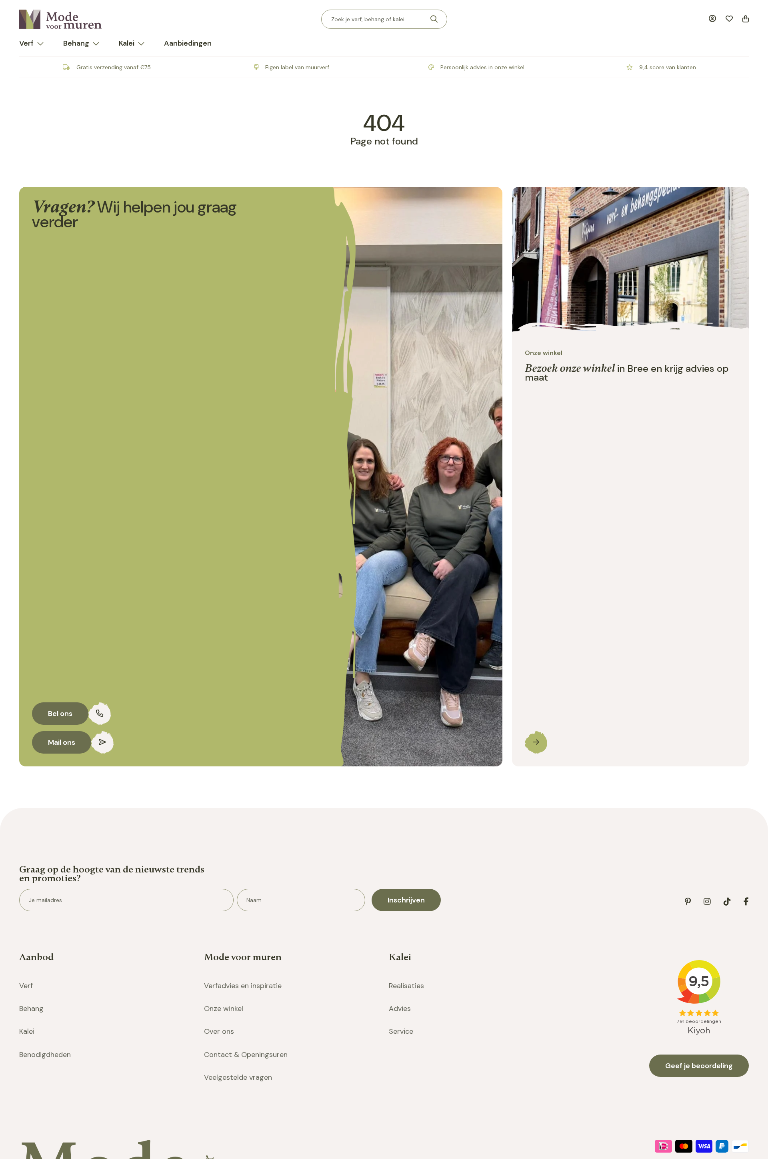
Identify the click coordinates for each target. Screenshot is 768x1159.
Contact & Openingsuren (246, 1054)
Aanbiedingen (188, 43)
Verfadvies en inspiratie (243, 986)
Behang (76, 43)
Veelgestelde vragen (238, 1077)
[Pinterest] (688, 901)
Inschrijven (406, 900)
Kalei (126, 43)
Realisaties (406, 986)
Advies (400, 1008)
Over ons (219, 1031)
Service (401, 1031)
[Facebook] (746, 901)
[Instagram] (707, 901)
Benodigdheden (45, 1054)
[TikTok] (727, 901)
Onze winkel (223, 1008)
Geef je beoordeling (699, 1066)
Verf (26, 43)
